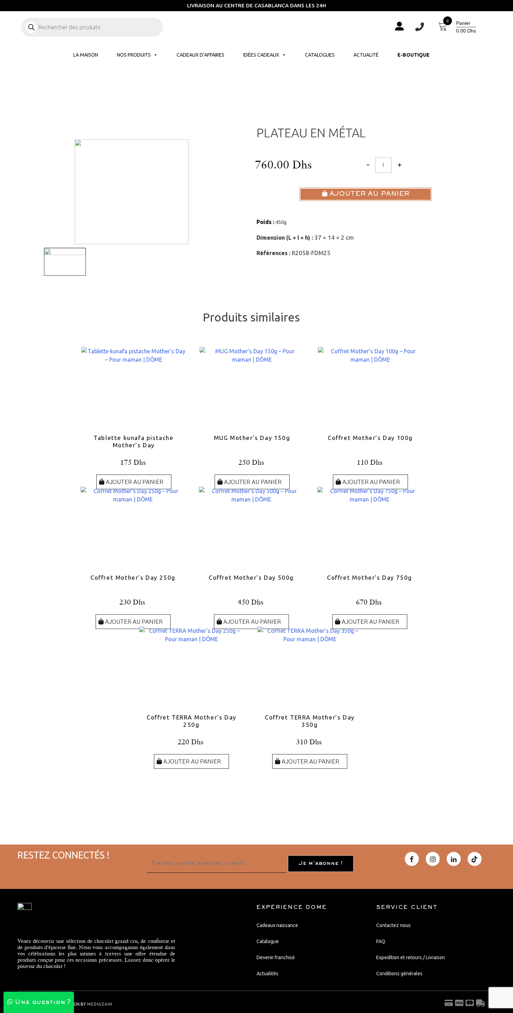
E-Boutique (413, 55)
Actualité (366, 55)
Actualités (267, 973)
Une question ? (41, 1002)
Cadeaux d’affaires (200, 55)
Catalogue (267, 941)
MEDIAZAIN (99, 1004)
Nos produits (134, 55)
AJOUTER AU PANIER (368, 194)
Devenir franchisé (275, 957)
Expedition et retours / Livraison (410, 957)
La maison (85, 55)
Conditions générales (399, 973)
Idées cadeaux (261, 55)
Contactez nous (393, 925)
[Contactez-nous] (419, 27)
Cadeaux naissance (277, 925)
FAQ (380, 941)
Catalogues (320, 55)
